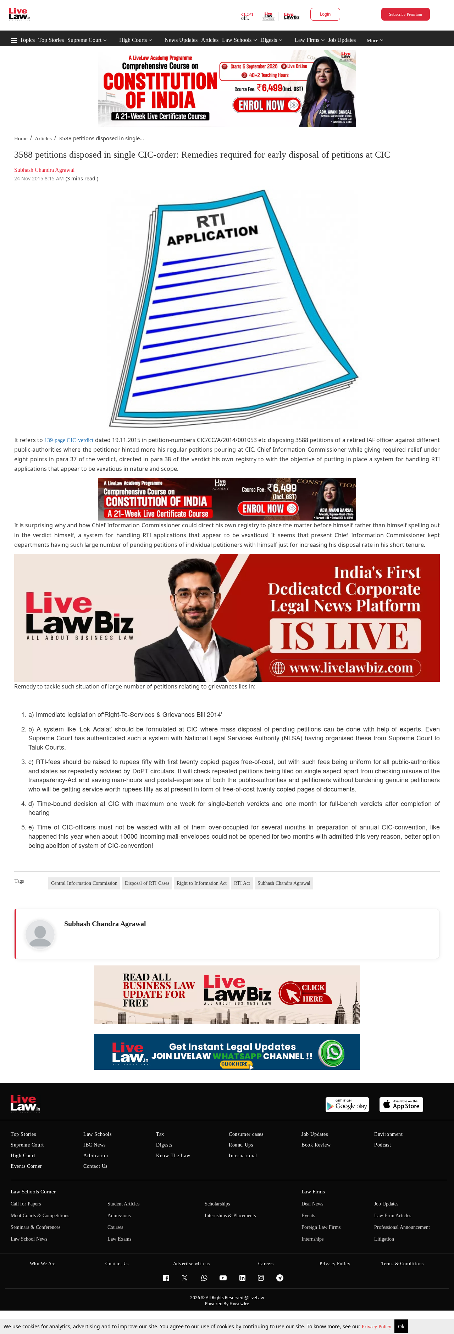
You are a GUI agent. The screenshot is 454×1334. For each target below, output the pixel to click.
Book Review (316, 1145)
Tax (160, 1134)
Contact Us (95, 1166)
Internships (312, 1239)
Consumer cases (246, 1134)
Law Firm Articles (392, 1215)
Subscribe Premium (405, 14)
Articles (209, 40)
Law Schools (236, 40)
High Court (23, 1155)
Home (21, 138)
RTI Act (242, 883)
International (243, 1155)
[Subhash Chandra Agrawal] (40, 934)
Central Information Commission (84, 883)
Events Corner (26, 1166)
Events (308, 1215)
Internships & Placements (230, 1215)
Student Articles (123, 1204)
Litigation (384, 1239)
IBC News (94, 1145)
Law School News (29, 1239)
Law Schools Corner (33, 1191)
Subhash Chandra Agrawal (284, 883)
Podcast (382, 1145)
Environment (388, 1134)
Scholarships (217, 1204)
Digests (268, 40)
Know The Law (173, 1155)
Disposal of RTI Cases (147, 883)
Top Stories (51, 40)
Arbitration (95, 1155)
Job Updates (342, 40)
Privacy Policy (377, 1326)
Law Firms (307, 40)
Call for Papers (26, 1204)
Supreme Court (84, 40)
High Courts (133, 40)
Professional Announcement (402, 1227)
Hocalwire (239, 1303)
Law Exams (119, 1239)
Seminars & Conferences (35, 1227)
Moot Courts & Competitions (40, 1215)
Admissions (119, 1215)
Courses (115, 1227)
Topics (27, 40)
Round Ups (241, 1145)
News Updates (181, 40)
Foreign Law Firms (320, 1227)
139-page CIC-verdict (68, 440)
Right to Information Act (202, 883)
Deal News (312, 1204)
